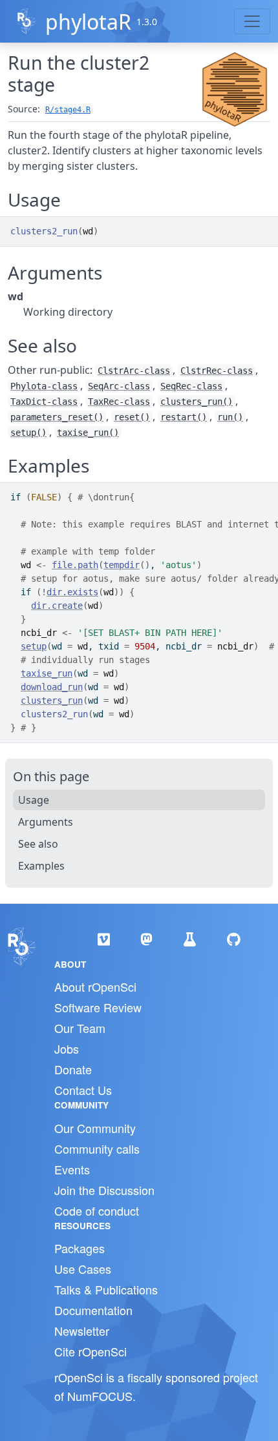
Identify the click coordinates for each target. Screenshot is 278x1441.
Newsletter (81, 1330)
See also (38, 844)
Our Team (79, 1027)
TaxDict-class (44, 401)
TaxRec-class (119, 401)
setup (34, 646)
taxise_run (46, 673)
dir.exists (72, 592)
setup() (28, 432)
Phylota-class (44, 386)
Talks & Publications (106, 1289)
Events (72, 1169)
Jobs (66, 1048)
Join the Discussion (104, 1189)
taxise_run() (88, 432)
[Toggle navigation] (252, 21)
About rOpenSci (95, 986)
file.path (75, 565)
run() (230, 417)
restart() (183, 417)
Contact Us (83, 1089)
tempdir (121, 565)
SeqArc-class (119, 386)
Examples (41, 866)
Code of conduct (96, 1210)
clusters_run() (196, 401)
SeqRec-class (191, 386)
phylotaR (88, 22)
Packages (79, 1248)
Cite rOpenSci (90, 1351)
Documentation (93, 1310)
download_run (52, 687)
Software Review (98, 1007)
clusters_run (52, 700)
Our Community (95, 1127)
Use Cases (82, 1268)
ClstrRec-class (216, 370)
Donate (73, 1069)
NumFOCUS (100, 1395)
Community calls (97, 1148)
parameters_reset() (56, 417)
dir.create (57, 605)
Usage (33, 800)
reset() (132, 417)
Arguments (45, 822)
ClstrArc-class (134, 370)
